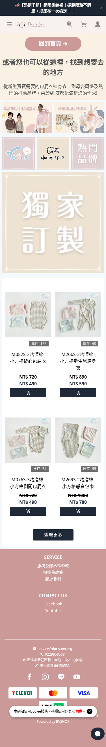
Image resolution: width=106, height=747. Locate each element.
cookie (36, 711)
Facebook (53, 604)
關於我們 (53, 579)
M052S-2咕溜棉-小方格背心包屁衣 (28, 357)
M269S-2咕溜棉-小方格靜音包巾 (78, 482)
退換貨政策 (53, 572)
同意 (78, 711)
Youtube (53, 610)
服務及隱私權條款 (53, 565)
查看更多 (53, 535)
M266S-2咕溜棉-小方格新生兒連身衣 (78, 361)
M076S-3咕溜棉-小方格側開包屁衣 (28, 482)
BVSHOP (62, 721)
